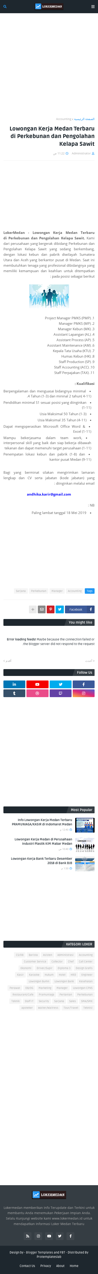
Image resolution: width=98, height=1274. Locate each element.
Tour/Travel (71, 1008)
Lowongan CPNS (83, 988)
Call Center (86, 961)
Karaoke (34, 975)
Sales (72, 1001)
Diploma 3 (64, 968)
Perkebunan (38, 591)
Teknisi (88, 1008)
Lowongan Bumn (39, 981)
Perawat (15, 988)
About (60, 1266)
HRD (73, 975)
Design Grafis (84, 968)
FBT (62, 1252)
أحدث (88, 661)
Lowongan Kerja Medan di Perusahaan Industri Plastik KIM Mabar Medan (43, 841)
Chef (71, 961)
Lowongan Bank (64, 981)
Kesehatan (86, 981)
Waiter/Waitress (48, 1008)
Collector (57, 961)
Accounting (63, 119)
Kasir (20, 975)
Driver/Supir (44, 968)
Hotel (62, 975)
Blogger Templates (39, 1252)
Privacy (45, 1266)
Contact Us (27, 1266)
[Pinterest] (50, 609)
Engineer (87, 975)
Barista (33, 955)
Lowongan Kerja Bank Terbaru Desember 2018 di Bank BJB (41, 861)
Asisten (47, 955)
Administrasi (65, 955)
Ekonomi (26, 968)
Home (74, 1266)
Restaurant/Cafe (23, 994)
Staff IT (29, 1001)
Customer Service (35, 961)
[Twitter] (60, 609)
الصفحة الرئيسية (84, 119)
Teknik (15, 1001)
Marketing (45, 988)
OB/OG (29, 988)
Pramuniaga (46, 994)
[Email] (42, 609)
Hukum (49, 975)
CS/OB (19, 955)
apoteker (27, 1008)
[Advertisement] (49, 68)
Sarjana (21, 591)
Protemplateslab (49, 1257)
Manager (57, 591)
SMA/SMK (87, 1001)
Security (44, 1001)
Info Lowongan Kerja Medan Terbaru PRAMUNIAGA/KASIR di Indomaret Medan (42, 822)
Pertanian (65, 994)
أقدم (8, 661)
